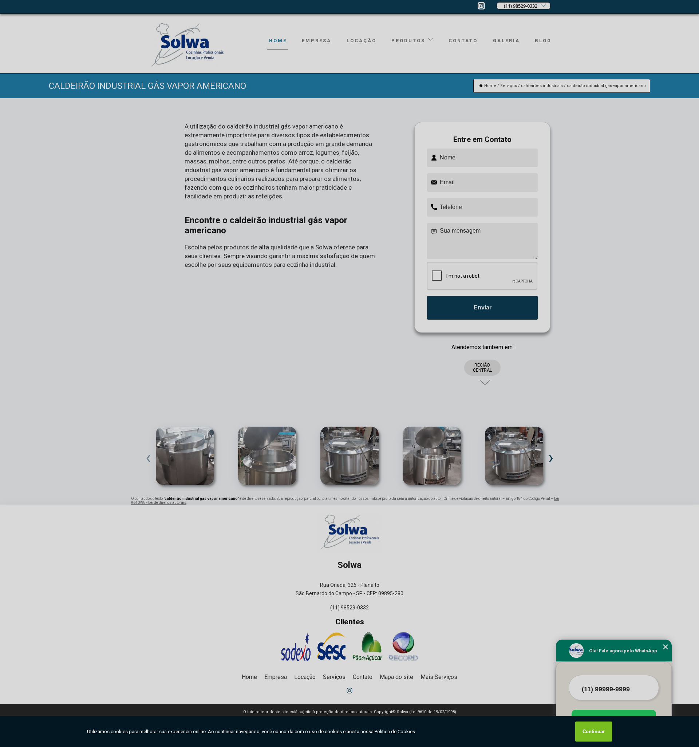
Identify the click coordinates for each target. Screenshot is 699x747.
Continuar (593, 731)
